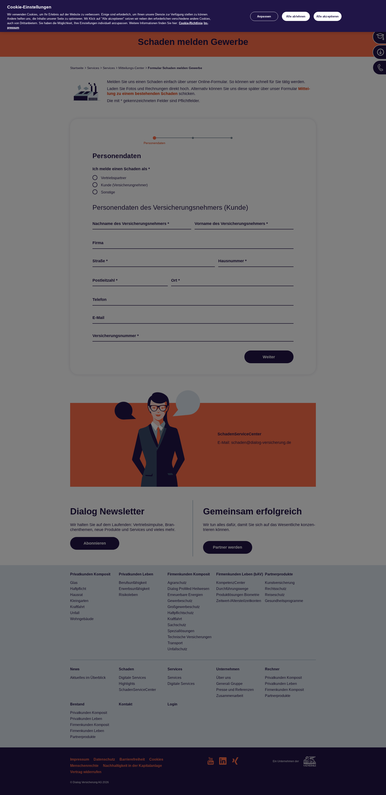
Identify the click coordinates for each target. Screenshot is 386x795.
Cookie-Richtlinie (191, 23)
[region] (193, 16)
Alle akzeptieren (327, 16)
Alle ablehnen (296, 16)
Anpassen (264, 16)
